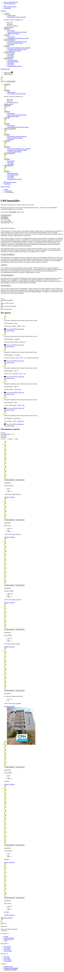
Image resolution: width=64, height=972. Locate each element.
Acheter (6, 936)
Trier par (3, 432)
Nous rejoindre (8, 951)
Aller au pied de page (9, 3)
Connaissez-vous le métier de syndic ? (17, 49)
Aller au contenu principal (11, 2)
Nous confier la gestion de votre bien (17, 41)
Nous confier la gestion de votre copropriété (18, 47)
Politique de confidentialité (11, 968)
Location (10, 439)
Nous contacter (8, 961)
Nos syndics (7, 949)
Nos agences (10, 64)
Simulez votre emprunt (13, 33)
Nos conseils (10, 44)
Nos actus (6, 956)
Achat (16, 439)
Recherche (3, 437)
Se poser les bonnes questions (15, 43)
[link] (8, 72)
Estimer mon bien (8, 27)
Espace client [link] (20, 212)
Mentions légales (8, 966)
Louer (5, 940)
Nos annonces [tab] (4, 218)
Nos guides (10, 55)
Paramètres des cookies (10, 969)
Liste (5, 435)
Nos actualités (11, 54)
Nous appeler (13, 212)
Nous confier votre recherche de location (18, 38)
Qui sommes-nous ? (12, 60)
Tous (4, 439)
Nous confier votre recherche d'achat (17, 32)
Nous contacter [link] (5, 212)
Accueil (6, 189)
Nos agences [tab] (4, 217)
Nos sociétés (10, 63)
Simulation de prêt (9, 939)
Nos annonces (11, 30)
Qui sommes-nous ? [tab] (6, 215)
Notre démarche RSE (13, 61)
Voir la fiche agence (9, 330)
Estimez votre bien (9, 937)
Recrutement (7, 8)
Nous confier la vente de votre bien (16, 17)
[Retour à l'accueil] (3, 11)
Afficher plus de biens (6, 918)
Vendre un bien (11, 15)
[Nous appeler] (10, 221)
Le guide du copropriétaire (14, 50)
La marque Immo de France (14, 66)
